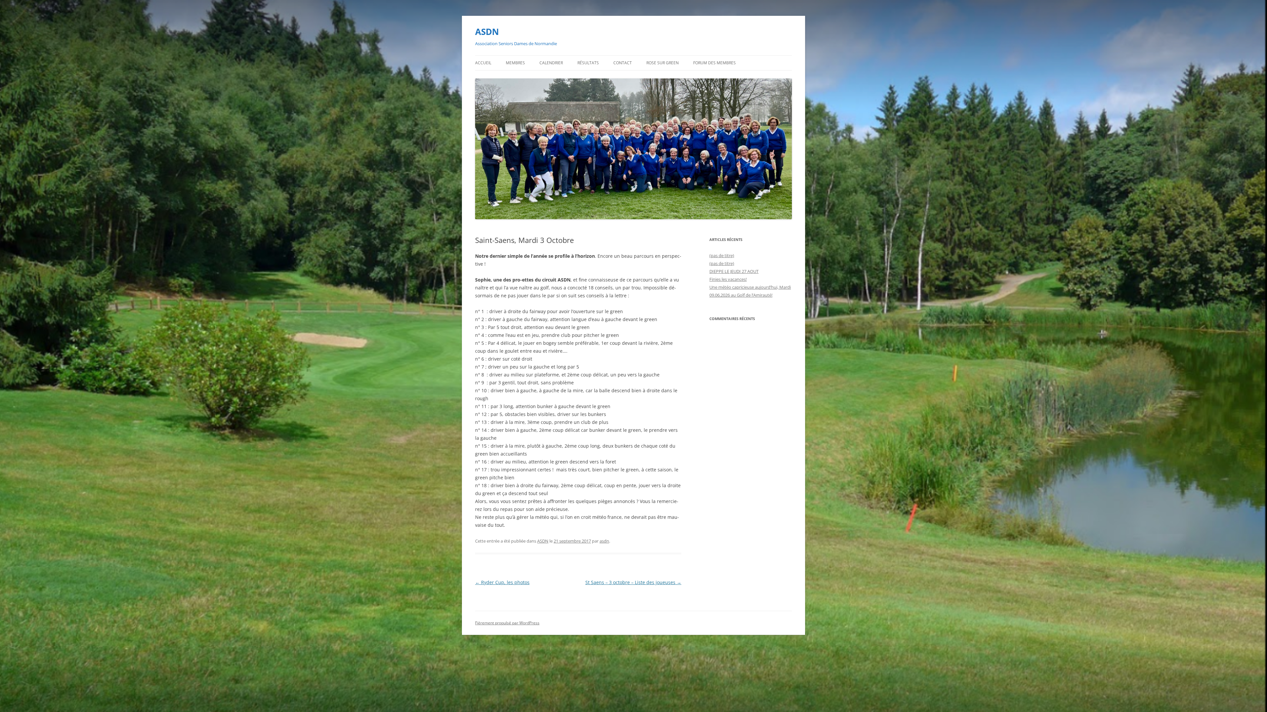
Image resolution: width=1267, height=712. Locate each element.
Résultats (588, 63)
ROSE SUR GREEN (662, 63)
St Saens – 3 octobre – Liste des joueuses (633, 582)
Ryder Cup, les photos (502, 582)
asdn (604, 541)
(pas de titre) (721, 255)
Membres (515, 63)
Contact (622, 63)
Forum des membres (714, 63)
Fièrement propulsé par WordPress (507, 623)
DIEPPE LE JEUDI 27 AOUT (734, 271)
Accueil (483, 63)
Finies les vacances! (728, 279)
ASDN (487, 32)
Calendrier (551, 63)
